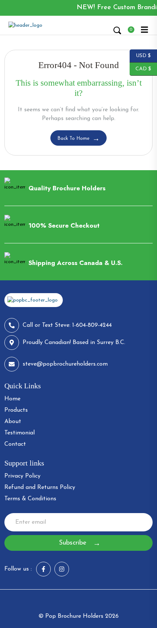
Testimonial (19, 433)
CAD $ (140, 68)
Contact (15, 444)
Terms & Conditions (30, 499)
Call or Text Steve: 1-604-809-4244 (67, 325)
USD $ (140, 55)
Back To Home (73, 138)
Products (16, 410)
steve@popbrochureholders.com (65, 364)
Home (12, 399)
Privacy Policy (22, 476)
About (12, 422)
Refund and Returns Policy (39, 487)
